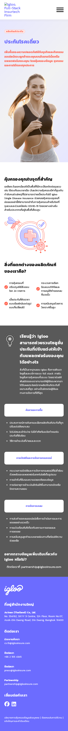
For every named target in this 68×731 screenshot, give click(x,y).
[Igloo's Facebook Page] (6, 704)
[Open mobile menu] (60, 10)
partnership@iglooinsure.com (41, 566)
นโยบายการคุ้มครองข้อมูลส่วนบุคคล (22, 717)
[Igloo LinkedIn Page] (14, 704)
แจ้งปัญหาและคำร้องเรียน (16, 721)
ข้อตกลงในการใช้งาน (52, 717)
